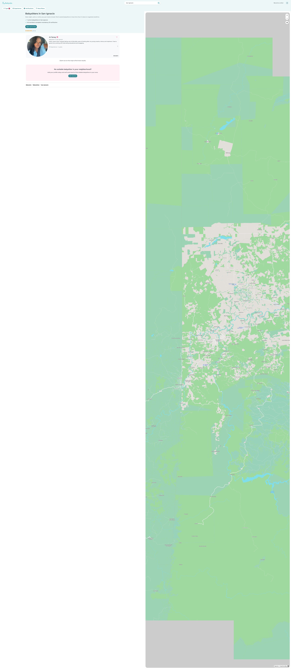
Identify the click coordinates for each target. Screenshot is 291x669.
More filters (41, 8)
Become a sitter (278, 3)
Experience (17, 8)
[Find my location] (287, 22)
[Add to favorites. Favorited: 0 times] (116, 37)
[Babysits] (7, 3)
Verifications (29, 8)
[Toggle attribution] (288, 666)
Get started (72, 76)
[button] (216, 340)
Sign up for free (31, 26)
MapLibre (277, 666)
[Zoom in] (287, 15)
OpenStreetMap (283, 666)
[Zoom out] (287, 18)
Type (7, 8)
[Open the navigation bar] (287, 3)
